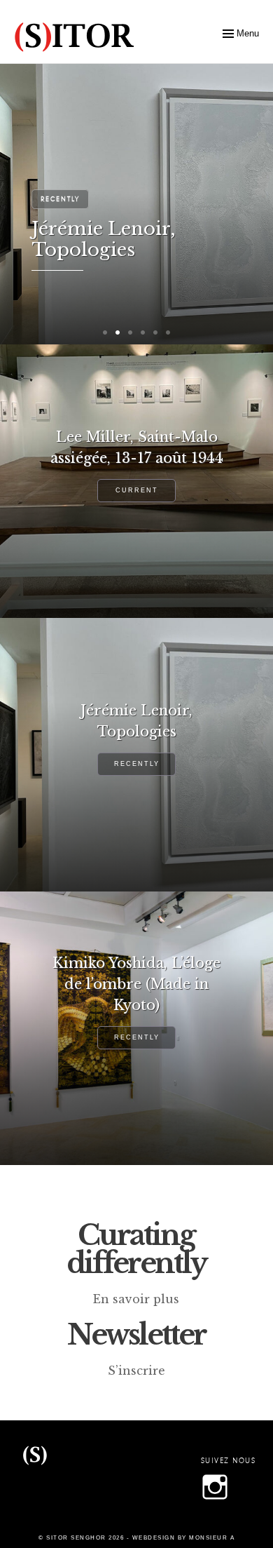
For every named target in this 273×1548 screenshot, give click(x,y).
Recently (60, 199)
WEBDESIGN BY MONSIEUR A (183, 1538)
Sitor (35, 1475)
